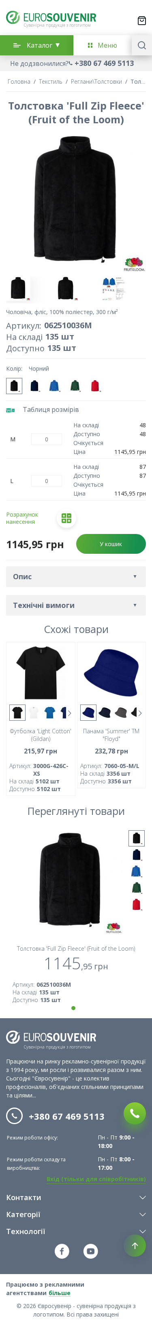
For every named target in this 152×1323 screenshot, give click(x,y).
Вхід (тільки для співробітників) (96, 1179)
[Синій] (88, 713)
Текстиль (50, 81)
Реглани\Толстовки (96, 81)
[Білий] (34, 713)
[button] (76, 63)
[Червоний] (95, 386)
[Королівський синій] (55, 386)
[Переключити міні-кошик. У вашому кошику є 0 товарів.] (142, 20)
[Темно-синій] (34, 386)
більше (60, 1293)
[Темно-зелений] (75, 386)
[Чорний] (14, 386)
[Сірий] (121, 713)
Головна (19, 81)
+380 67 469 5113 (104, 63)
